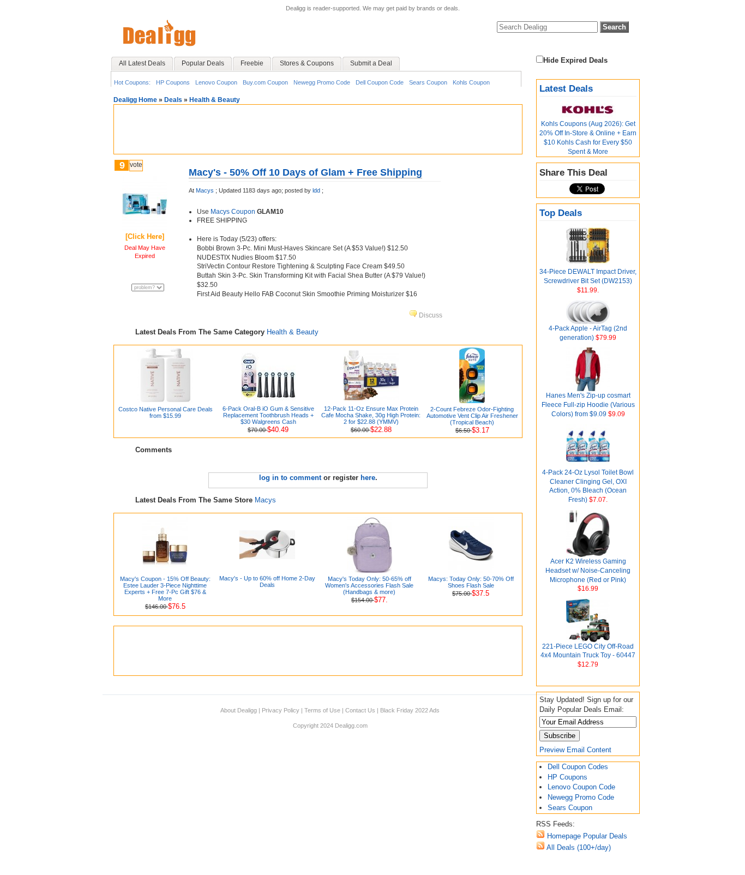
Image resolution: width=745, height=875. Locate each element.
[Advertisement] (317, 129)
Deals (173, 100)
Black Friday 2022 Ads (410, 710)
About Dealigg (238, 710)
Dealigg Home (135, 100)
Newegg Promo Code (321, 82)
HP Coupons (173, 82)
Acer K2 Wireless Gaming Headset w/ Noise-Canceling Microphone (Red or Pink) (587, 571)
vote (136, 165)
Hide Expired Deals (575, 60)
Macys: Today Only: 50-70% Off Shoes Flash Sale (471, 582)
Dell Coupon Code (380, 82)
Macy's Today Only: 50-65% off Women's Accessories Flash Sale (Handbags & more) (369, 585)
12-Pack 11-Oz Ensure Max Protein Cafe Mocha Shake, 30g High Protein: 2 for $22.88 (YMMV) (370, 415)
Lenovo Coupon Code (581, 787)
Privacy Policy (280, 710)
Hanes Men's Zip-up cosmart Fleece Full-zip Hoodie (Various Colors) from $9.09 (588, 405)
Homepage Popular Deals (586, 836)
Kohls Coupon (471, 82)
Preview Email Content (575, 750)
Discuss (429, 315)
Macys (205, 190)
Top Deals (560, 213)
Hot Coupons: (132, 82)
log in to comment (290, 478)
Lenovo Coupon (216, 82)
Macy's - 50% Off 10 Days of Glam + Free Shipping (305, 172)
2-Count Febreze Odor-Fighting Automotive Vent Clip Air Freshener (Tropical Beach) (472, 415)
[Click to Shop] (144, 229)
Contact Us (360, 710)
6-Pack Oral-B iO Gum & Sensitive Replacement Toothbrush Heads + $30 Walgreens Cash (268, 415)
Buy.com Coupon (265, 82)
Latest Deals (566, 88)
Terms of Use (322, 710)
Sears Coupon (428, 82)
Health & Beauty (214, 100)
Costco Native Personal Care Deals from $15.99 (165, 412)
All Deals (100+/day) (578, 847)
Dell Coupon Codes (578, 767)
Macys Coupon (233, 211)
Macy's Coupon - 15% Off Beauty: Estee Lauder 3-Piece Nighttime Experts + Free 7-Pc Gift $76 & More (165, 589)
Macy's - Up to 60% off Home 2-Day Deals (267, 581)
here (368, 478)
